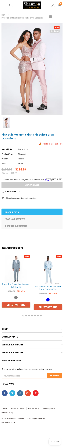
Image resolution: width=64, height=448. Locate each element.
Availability (6, 149)
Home (4, 15)
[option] (32, 69)
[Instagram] (20, 393)
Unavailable (32, 184)
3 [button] (29, 315)
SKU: (3, 164)
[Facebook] (5, 393)
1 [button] (23, 315)
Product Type (7, 154)
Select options (16, 304)
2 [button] (26, 315)
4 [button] (32, 315)
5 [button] (35, 315)
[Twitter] (12, 393)
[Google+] (28, 393)
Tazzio (21, 159)
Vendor (4, 159)
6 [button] (38, 315)
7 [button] (41, 315)
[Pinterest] (36, 393)
